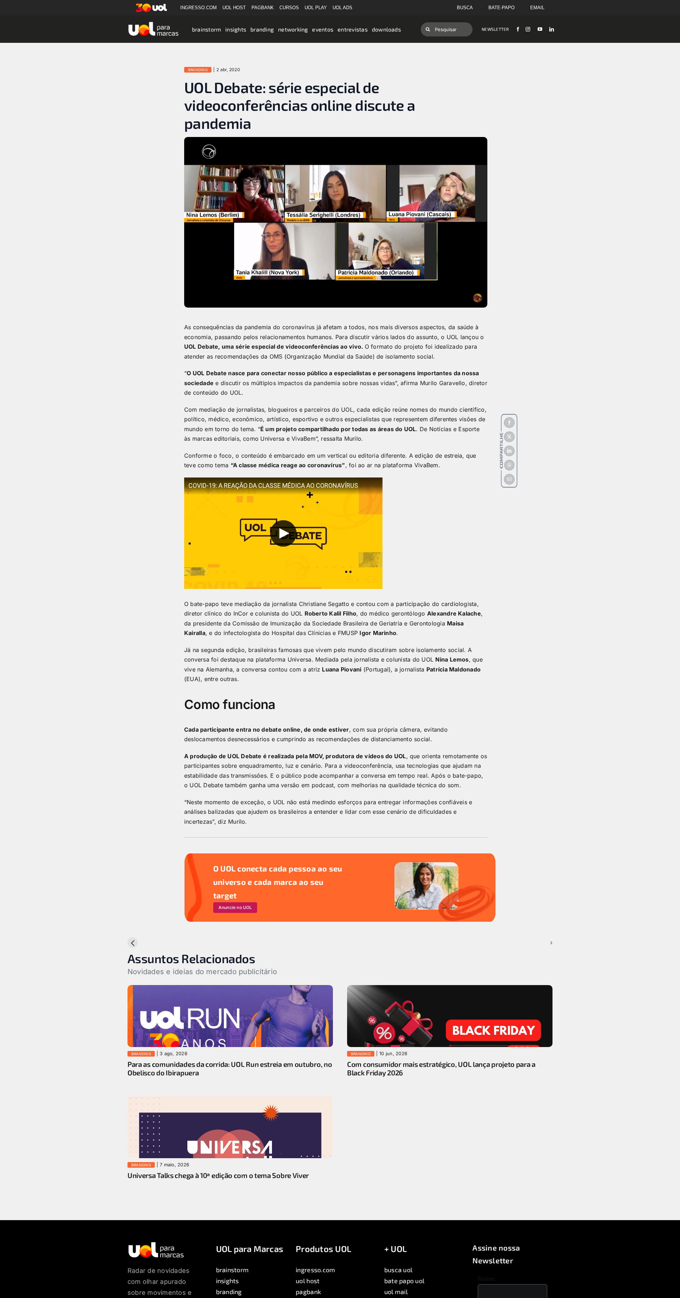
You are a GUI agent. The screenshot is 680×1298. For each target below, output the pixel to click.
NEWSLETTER (495, 29)
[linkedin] (551, 29)
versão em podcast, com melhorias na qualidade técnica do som (370, 785)
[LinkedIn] (509, 451)
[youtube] (540, 29)
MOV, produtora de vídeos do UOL (357, 756)
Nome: (487, 1278)
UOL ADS (342, 7)
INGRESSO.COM (198, 7)
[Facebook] (509, 423)
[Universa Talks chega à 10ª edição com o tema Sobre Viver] (230, 1100)
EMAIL (537, 7)
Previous (145, 942)
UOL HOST (234, 7)
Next (540, 942)
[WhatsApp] (509, 465)
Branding (198, 70)
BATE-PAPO (501, 7)
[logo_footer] (156, 1244)
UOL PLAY (316, 7)
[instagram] (528, 29)
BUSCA (465, 7)
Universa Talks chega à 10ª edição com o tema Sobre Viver (218, 1175)
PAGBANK (262, 7)
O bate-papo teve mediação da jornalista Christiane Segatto (266, 603)
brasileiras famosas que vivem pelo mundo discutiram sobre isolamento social (356, 649)
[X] (509, 437)
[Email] (509, 479)
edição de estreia (438, 455)
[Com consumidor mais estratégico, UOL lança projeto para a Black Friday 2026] (449, 989)
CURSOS (289, 7)
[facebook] (518, 29)
